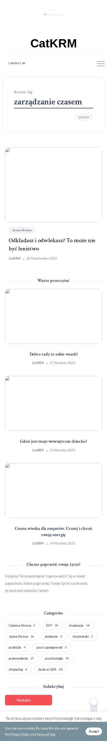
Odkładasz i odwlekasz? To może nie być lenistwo (52, 244)
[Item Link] (53, 185)
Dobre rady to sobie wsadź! (54, 354)
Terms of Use (45, 734)
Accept (94, 731)
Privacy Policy (20, 734)
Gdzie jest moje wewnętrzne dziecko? (53, 441)
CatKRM (53, 43)
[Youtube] (14, 63)
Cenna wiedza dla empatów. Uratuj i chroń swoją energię (53, 532)
